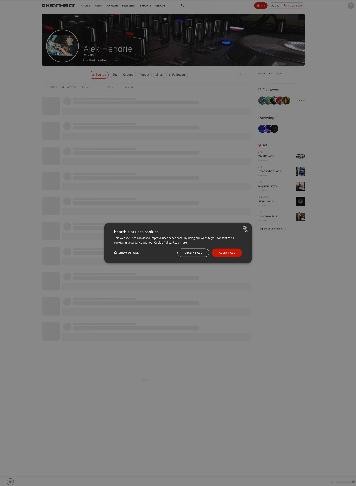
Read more (180, 242)
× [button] (246, 230)
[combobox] (245, 228)
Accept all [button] (227, 252)
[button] (126, 253)
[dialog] (178, 243)
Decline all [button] (193, 252)
